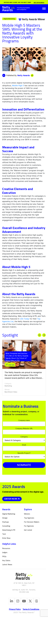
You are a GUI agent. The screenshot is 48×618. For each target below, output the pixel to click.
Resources (6, 548)
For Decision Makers (31, 522)
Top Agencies (29, 517)
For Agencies (29, 526)
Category (24, 437)
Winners (27, 513)
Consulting (6, 526)
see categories (39, 3)
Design (4, 517)
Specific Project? (24, 453)
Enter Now (10, 499)
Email (24, 445)
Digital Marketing (8, 513)
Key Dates (6, 560)
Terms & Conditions (31, 609)
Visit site (11, 365)
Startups (5, 522)
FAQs (4, 556)
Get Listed (28, 530)
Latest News (7, 564)
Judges (4, 552)
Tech (4, 534)
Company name (24, 420)
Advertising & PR (8, 530)
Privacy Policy (15, 609)
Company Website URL (24, 428)
